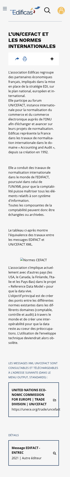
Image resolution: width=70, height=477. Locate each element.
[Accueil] (25, 10)
